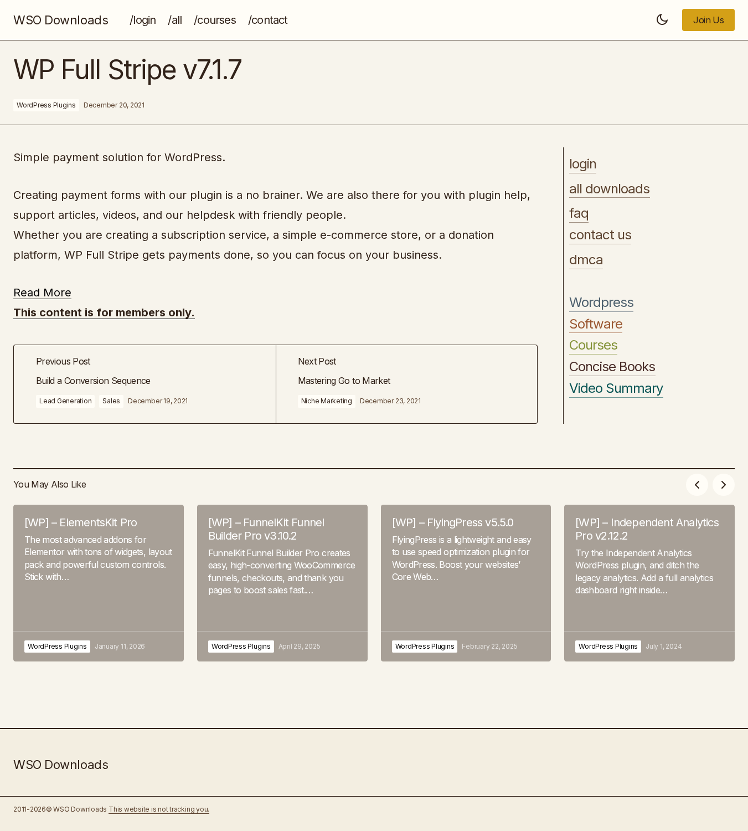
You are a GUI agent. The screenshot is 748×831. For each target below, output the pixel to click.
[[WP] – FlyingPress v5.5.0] (466, 583)
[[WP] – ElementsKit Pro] (98, 583)
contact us (600, 235)
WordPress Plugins (46, 105)
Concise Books (612, 367)
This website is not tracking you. (159, 809)
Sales (111, 401)
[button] (662, 20)
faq (579, 214)
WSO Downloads (60, 20)
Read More (42, 292)
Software (595, 324)
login (582, 164)
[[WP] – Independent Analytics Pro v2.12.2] (649, 583)
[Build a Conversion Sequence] (145, 384)
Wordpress (601, 302)
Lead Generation (65, 401)
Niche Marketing (326, 401)
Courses (593, 345)
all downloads (609, 189)
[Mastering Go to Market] (407, 384)
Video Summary (616, 388)
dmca (586, 260)
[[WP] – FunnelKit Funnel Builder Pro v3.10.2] (282, 583)
